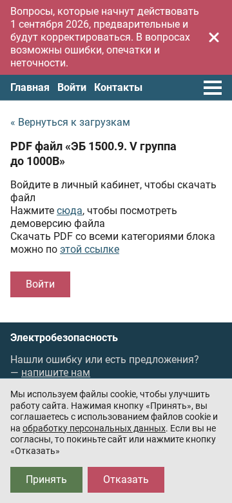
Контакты (118, 87)
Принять (46, 479)
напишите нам (55, 372)
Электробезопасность (64, 338)
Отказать (126, 479)
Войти (71, 87)
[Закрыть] (214, 37)
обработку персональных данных (94, 428)
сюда (69, 210)
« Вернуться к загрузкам (70, 122)
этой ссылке (89, 249)
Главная (30, 87)
